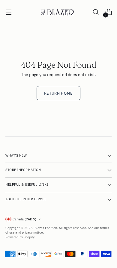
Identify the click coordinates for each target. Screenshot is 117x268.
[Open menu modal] (8, 12)
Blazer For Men (45, 228)
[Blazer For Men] (58, 12)
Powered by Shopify (19, 237)
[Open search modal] (95, 12)
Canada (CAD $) (24, 219)
